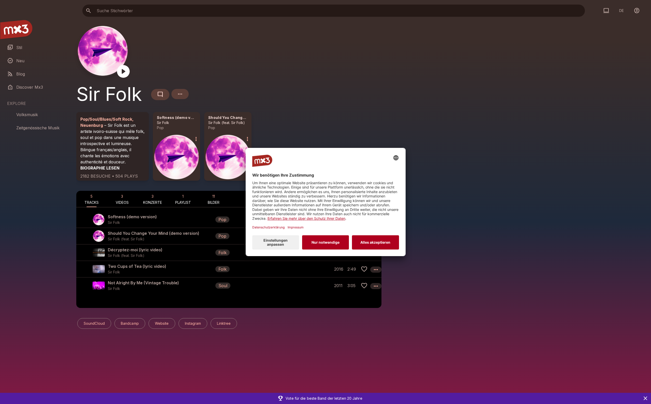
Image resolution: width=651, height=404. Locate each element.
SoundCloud (94, 323)
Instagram (193, 323)
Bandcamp (130, 323)
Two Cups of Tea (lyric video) (137, 266)
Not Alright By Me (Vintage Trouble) (143, 282)
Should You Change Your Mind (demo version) (251, 117)
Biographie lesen (100, 167)
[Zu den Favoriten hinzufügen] (364, 269)
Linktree (224, 323)
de (621, 10)
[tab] (91, 199)
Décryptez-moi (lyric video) (135, 249)
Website (162, 323)
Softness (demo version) (180, 117)
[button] (228, 219)
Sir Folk (163, 122)
